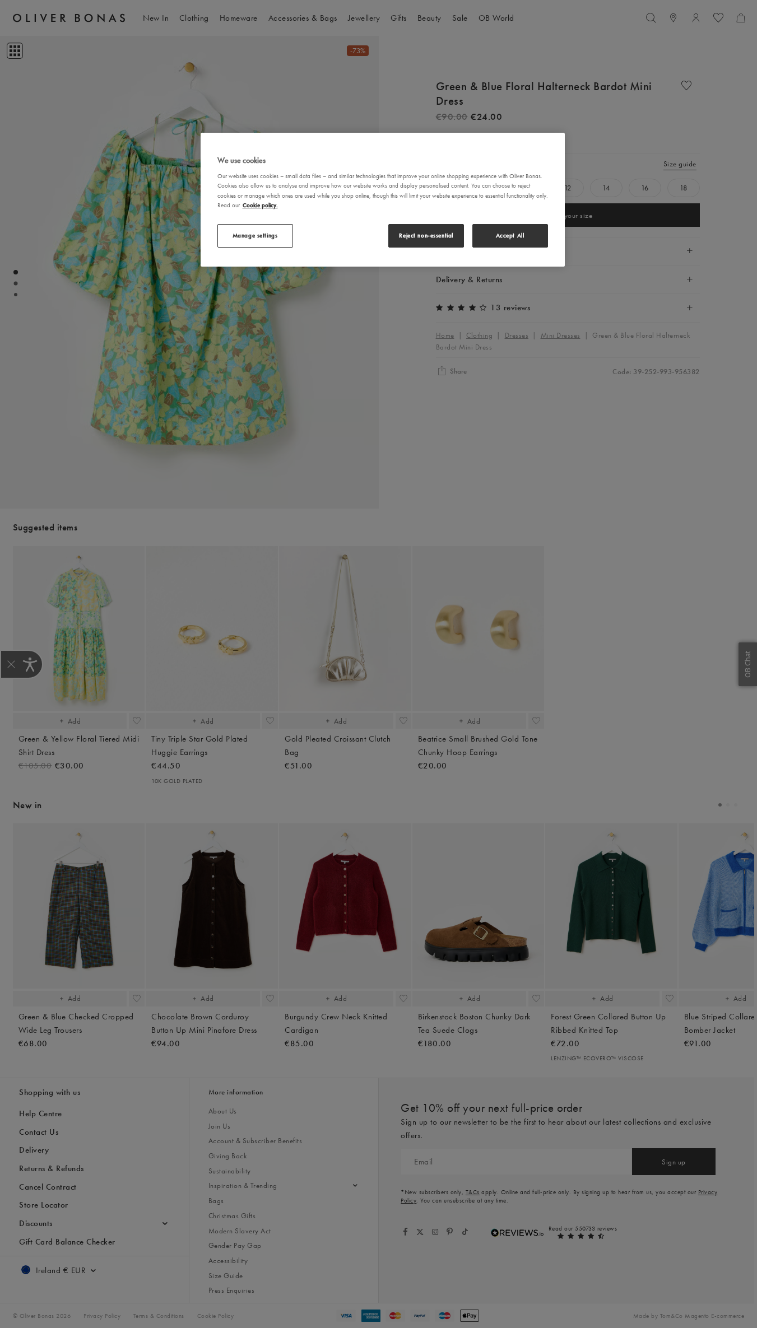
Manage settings (255, 235)
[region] (383, 200)
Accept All (510, 235)
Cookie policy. (260, 205)
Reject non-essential (426, 235)
